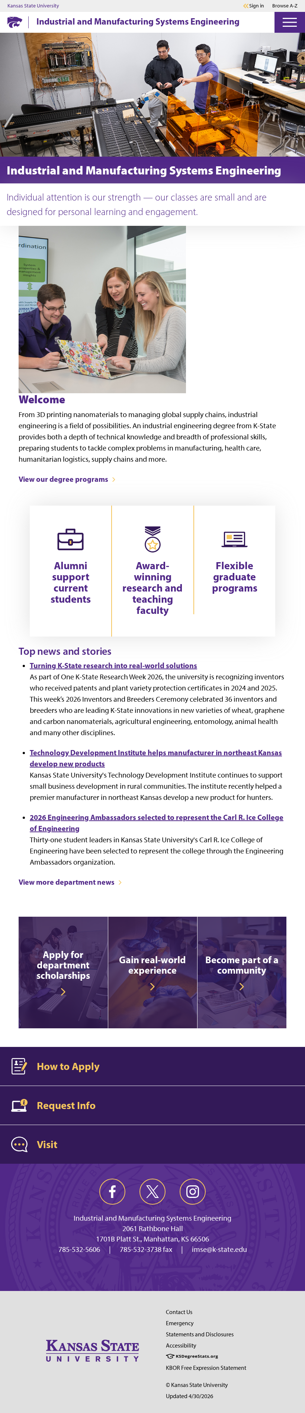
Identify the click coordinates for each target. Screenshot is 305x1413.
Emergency (180, 1323)
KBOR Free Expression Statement (206, 1367)
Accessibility (181, 1345)
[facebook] (112, 1192)
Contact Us (179, 1312)
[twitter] (152, 1192)
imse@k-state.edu (219, 1249)
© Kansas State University (197, 1384)
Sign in (256, 6)
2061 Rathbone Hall (152, 1228)
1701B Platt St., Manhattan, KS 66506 (152, 1238)
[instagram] (193, 1192)
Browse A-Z (285, 6)
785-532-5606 (79, 1249)
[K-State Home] (14, 22)
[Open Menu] (289, 22)
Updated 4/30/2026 (189, 1396)
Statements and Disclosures (200, 1334)
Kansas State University (33, 6)
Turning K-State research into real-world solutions (113, 665)
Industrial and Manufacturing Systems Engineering (138, 21)
